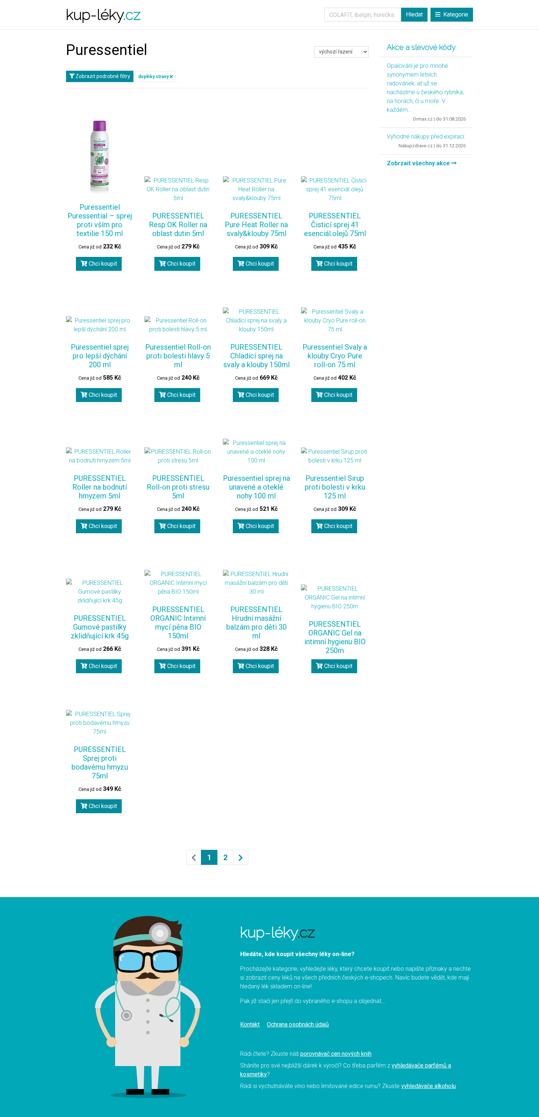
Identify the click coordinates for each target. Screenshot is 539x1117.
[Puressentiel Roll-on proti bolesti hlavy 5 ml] (178, 325)
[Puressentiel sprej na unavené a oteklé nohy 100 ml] (256, 452)
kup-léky (103, 14)
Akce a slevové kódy (421, 47)
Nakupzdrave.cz (416, 145)
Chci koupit (102, 263)
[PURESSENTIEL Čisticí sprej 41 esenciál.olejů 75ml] (334, 189)
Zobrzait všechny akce (419, 163)
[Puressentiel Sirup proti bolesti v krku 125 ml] (334, 456)
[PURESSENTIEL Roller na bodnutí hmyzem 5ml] (99, 456)
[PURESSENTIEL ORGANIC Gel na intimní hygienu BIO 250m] (334, 598)
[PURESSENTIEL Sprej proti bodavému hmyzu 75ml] (99, 723)
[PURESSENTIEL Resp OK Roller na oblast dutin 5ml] (178, 189)
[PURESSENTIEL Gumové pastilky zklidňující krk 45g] (99, 592)
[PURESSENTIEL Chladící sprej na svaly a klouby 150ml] (256, 320)
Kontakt (250, 1024)
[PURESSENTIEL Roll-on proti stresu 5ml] (178, 456)
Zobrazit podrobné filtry (102, 76)
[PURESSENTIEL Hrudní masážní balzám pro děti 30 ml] (256, 583)
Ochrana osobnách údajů (298, 1024)
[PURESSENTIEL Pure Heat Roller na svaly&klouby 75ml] (256, 189)
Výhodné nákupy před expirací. (426, 136)
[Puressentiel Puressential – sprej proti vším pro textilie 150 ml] (99, 157)
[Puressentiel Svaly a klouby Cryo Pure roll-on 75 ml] (334, 320)
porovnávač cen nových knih (335, 1053)
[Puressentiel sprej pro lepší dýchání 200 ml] (99, 325)
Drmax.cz (423, 119)
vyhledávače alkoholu (428, 1086)
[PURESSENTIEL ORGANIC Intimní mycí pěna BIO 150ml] (178, 583)
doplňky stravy (154, 76)
